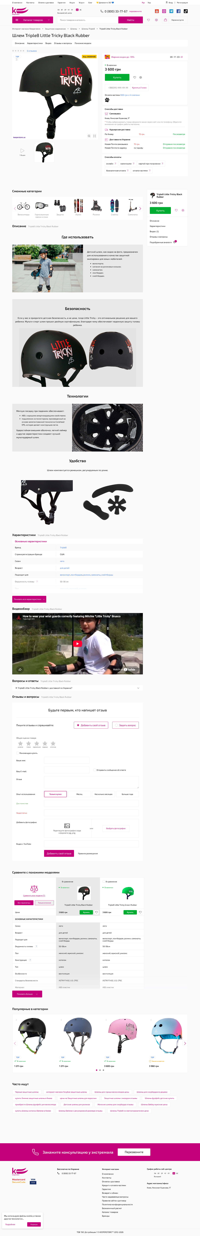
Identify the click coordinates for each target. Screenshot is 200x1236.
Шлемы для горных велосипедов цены (112, 1092)
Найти (130, 19)
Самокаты (133, 214)
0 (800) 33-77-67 (68, 1173)
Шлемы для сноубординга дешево (152, 1092)
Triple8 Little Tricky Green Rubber (122, 905)
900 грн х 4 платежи (130, 95)
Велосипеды (24, 214)
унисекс (82, 588)
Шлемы (73, 29)
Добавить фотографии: (26, 822)
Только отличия (44, 903)
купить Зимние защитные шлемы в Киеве (33, 1098)
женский (64, 588)
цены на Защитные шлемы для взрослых (78, 1098)
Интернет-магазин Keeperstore (26, 29)
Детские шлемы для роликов (77, 1104)
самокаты (96, 574)
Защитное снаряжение (55, 29)
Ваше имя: (21, 760)
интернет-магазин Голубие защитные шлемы (66, 1092)
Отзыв (19, 779)
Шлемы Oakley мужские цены (154, 1104)
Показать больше (25, 994)
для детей (64, 568)
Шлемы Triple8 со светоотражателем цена (129, 1111)
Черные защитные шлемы (27, 1092)
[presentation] (14, 208)
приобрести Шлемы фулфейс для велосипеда (35, 1104)
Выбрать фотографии (115, 828)
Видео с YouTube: (23, 844)
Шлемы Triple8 (88, 29)
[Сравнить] (140, 77)
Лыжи (78, 214)
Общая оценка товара (26, 738)
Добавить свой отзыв (93, 725)
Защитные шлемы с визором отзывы (120, 1098)
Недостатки (21, 813)
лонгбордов (76, 574)
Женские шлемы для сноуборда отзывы (115, 1104)
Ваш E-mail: (21, 771)
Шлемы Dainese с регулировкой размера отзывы (80, 1111)
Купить (117, 77)
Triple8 (63, 547)
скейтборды (107, 574)
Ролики (96, 214)
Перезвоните (134, 1152)
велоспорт (65, 574)
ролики (86, 574)
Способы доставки (114, 109)
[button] (96, 1070)
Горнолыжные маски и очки (42, 215)
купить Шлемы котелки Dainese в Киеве (33, 1111)
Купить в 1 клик (139, 87)
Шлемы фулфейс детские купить (159, 1098)
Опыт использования (25, 794)
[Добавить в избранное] (134, 77)
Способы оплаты (113, 157)
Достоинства (22, 803)
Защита (60, 214)
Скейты (114, 214)
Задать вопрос (127, 725)
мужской (73, 588)
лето (62, 561)
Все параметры (24, 903)
